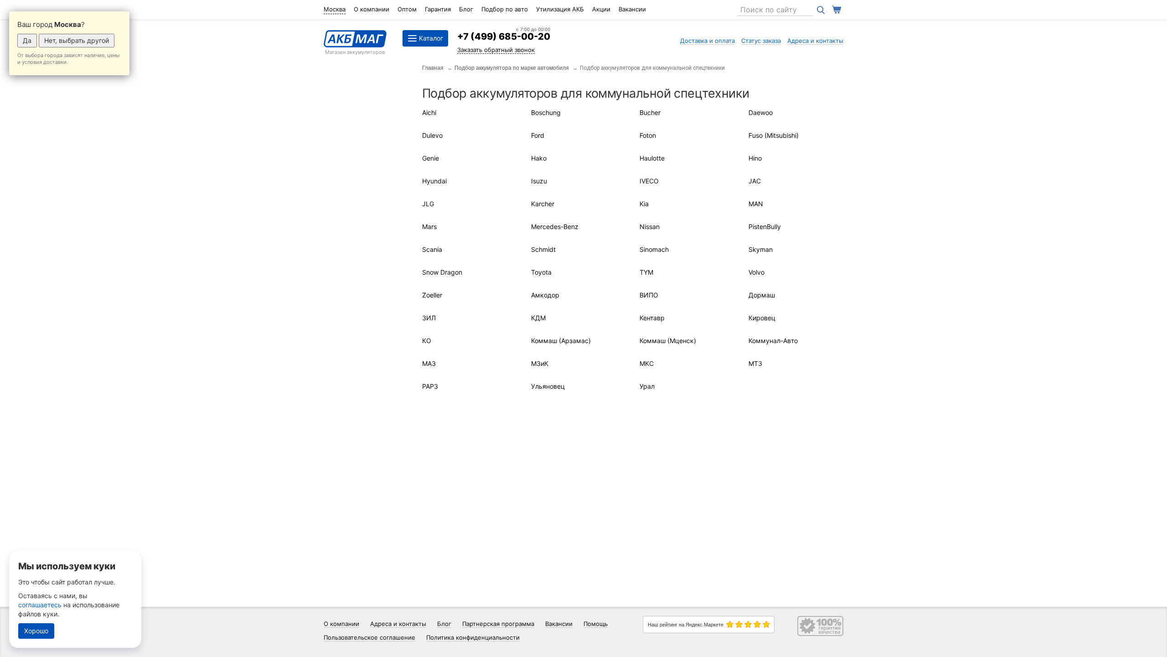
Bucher (650, 112)
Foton (648, 135)
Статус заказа (761, 40)
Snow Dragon (442, 272)
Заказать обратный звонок (496, 49)
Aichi (429, 112)
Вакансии (632, 9)
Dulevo (432, 135)
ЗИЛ (429, 318)
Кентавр (652, 318)
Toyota (541, 272)
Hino (755, 158)
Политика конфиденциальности (473, 637)
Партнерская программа (498, 623)
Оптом (407, 9)
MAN (756, 204)
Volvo (756, 272)
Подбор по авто (504, 9)
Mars (429, 226)
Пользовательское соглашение (369, 637)
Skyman (761, 249)
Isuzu (539, 181)
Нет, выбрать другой (76, 40)
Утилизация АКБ (560, 9)
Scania (432, 249)
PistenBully (765, 226)
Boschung (546, 112)
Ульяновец (548, 386)
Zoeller (432, 295)
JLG (428, 204)
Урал (647, 386)
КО (426, 340)
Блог (466, 9)
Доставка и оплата (707, 40)
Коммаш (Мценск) (668, 340)
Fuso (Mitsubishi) (774, 135)
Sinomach (654, 249)
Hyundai (434, 181)
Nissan (650, 226)
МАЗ (429, 363)
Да (27, 40)
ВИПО (649, 295)
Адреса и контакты (815, 40)
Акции (601, 9)
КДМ (538, 318)
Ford (537, 135)
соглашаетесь (40, 605)
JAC (755, 181)
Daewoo (761, 112)
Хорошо (36, 631)
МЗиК (539, 363)
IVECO (649, 181)
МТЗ (755, 363)
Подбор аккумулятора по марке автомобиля (511, 68)
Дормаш (762, 295)
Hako (539, 158)
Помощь (596, 623)
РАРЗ (430, 386)
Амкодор (545, 295)
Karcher (542, 204)
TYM (646, 272)
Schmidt (543, 249)
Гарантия (438, 9)
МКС (647, 363)
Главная (433, 68)
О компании (371, 9)
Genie (430, 158)
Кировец (762, 318)
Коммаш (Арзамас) (561, 340)
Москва (335, 9)
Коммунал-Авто (773, 340)
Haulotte (652, 158)
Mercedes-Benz (554, 226)
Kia (644, 204)
